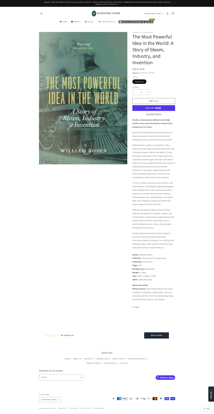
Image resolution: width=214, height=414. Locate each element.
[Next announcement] (174, 3)
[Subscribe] (80, 377)
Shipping (135, 73)
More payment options (153, 114)
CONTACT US (89, 359)
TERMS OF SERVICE (93, 363)
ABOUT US (77, 359)
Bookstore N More (49, 408)
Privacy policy (74, 408)
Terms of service (86, 408)
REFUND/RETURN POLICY (137, 359)
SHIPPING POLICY (110, 363)
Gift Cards (124, 363)
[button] (41, 13)
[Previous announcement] (39, 3)
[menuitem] (63, 21)
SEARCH (68, 359)
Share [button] (137, 307)
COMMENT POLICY (103, 359)
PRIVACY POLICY (118, 359)
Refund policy (62, 408)
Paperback (139, 82)
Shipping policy (99, 408)
